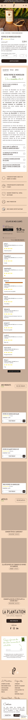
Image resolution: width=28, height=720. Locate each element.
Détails (12, 70)
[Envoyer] (21, 650)
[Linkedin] (17, 628)
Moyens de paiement (20, 686)
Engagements (4, 690)
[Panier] (26, 5)
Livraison (17, 684)
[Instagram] (14, 628)
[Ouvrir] (2, 6)
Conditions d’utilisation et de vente (19, 690)
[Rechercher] (5, 5)
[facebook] (11, 628)
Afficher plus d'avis (14, 371)
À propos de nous (5, 684)
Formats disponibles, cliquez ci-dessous (8, 53)
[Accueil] (14, 5)
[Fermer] (26, 2)
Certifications (4, 688)
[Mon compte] (23, 5)
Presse (3, 692)
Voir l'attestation (8, 230)
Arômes (17, 70)
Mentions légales (19, 694)
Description (6, 70)
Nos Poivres (8, 33)
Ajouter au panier (14, 61)
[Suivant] (15, 712)
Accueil (2, 33)
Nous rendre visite (6, 686)
